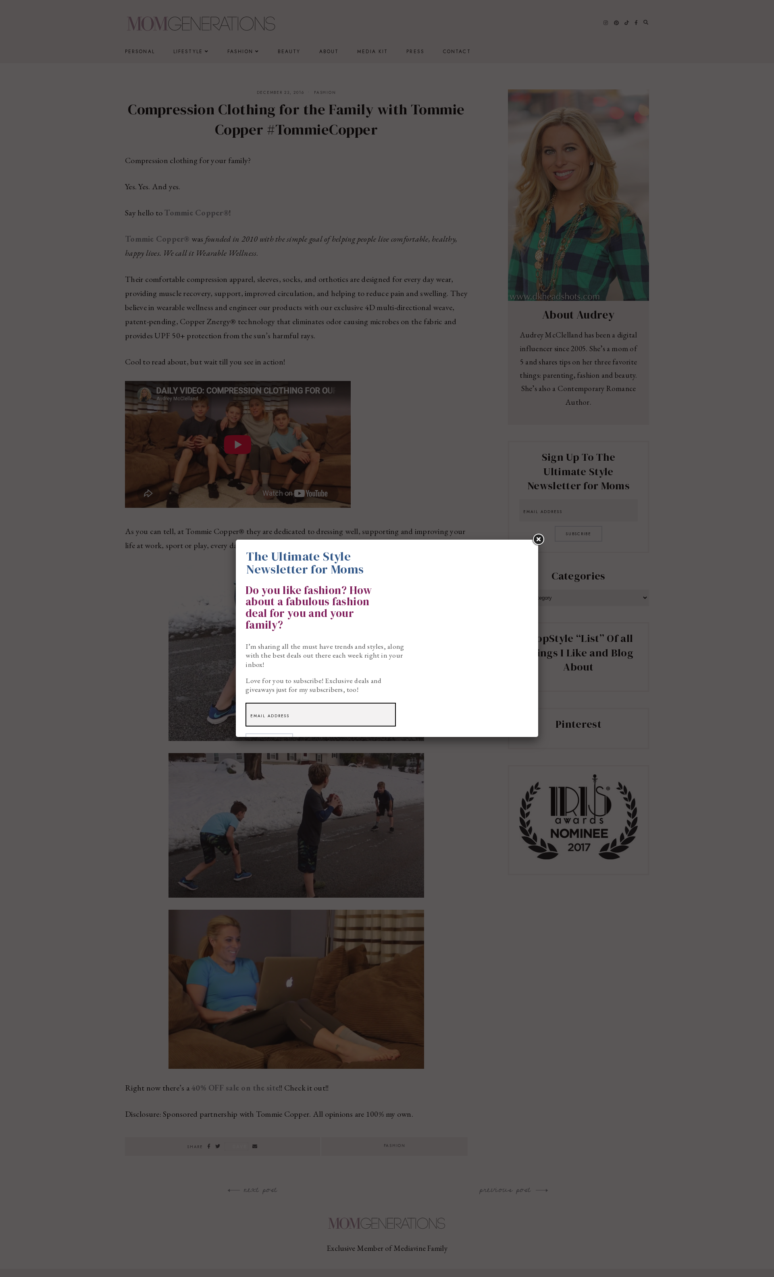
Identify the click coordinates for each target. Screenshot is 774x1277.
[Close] (538, 539)
